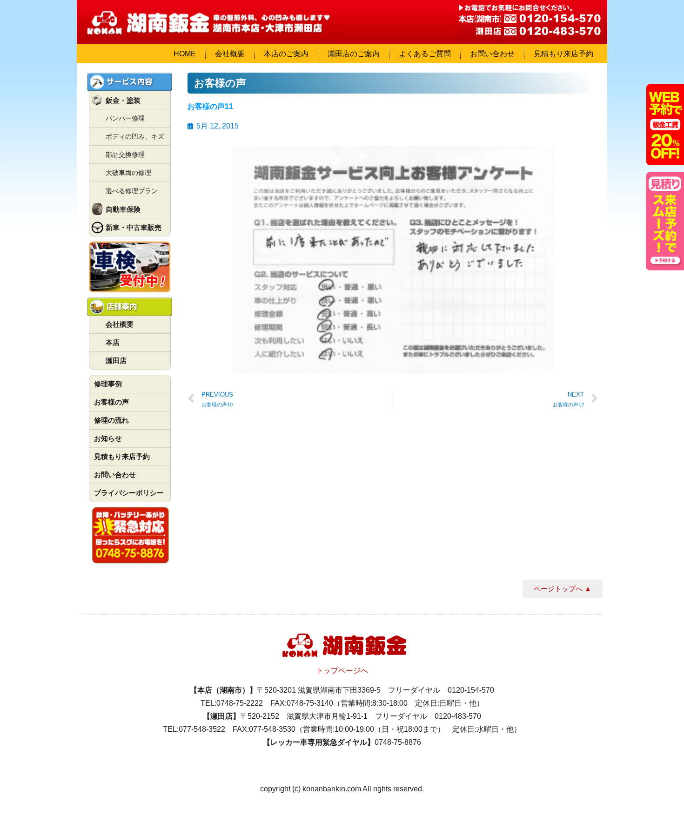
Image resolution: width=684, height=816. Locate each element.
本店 (113, 342)
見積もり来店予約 (563, 54)
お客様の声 (111, 402)
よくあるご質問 (425, 54)
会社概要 (230, 54)
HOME (185, 54)
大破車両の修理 (128, 172)
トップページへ (342, 670)
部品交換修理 (125, 154)
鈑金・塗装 (123, 100)
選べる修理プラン (132, 191)
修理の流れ (111, 420)
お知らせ (108, 438)
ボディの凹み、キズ (135, 136)
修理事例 (108, 384)
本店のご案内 (286, 54)
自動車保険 (123, 209)
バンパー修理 (125, 118)
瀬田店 (116, 360)
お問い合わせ (492, 54)
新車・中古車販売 (133, 227)
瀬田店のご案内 (354, 54)
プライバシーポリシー (129, 493)
